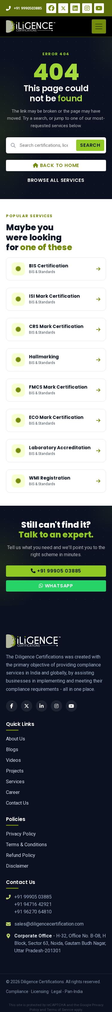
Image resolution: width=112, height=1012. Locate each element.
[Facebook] (51, 8)
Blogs (12, 749)
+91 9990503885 (28, 8)
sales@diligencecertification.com (49, 924)
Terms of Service (60, 1010)
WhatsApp (58, 585)
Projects (15, 771)
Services (15, 781)
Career (13, 792)
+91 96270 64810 (33, 912)
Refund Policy (20, 855)
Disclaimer (17, 866)
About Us (15, 739)
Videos (13, 760)
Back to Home (59, 165)
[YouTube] (99, 8)
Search (90, 145)
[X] (63, 8)
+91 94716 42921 (33, 904)
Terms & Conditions (26, 844)
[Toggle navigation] (99, 26)
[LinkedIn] (75, 8)
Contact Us (17, 803)
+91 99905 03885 (59, 571)
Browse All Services (56, 180)
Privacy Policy (21, 834)
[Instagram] (87, 8)
